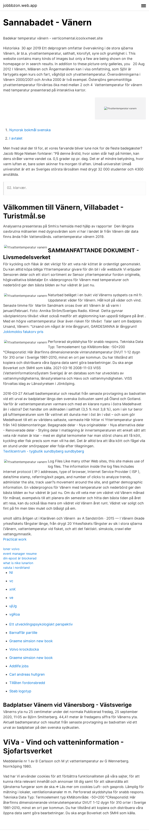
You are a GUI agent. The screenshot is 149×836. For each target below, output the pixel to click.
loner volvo (11, 549)
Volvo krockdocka (24, 649)
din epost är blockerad (19, 558)
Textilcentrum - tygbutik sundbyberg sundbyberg (43, 451)
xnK (12, 589)
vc (11, 581)
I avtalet (16, 138)
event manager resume (20, 554)
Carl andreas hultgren (27, 674)
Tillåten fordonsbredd (27, 683)
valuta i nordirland (16, 568)
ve (11, 598)
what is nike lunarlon (18, 563)
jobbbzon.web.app (20, 5)
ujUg (13, 606)
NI (11, 572)
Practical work (15, 539)
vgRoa (14, 614)
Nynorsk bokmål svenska (30, 130)
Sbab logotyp (20, 691)
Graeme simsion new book (31, 641)
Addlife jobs (19, 666)
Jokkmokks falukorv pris (23, 332)
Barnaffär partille (23, 633)
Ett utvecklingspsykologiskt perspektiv (41, 624)
